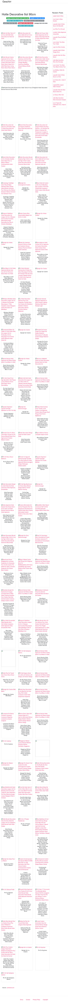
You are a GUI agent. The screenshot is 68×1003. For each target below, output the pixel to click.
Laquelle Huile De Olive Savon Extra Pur (59, 90)
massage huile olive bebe (40, 23)
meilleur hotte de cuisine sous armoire (34, 20)
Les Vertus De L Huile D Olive (59, 80)
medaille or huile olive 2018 (37, 18)
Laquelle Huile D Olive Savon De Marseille (59, 25)
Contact (28, 999)
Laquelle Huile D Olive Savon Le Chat (59, 76)
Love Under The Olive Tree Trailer (59, 43)
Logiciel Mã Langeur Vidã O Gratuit (58, 85)
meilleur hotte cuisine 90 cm (25, 25)
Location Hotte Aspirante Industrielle (59, 33)
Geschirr (6, 1)
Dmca (21, 999)
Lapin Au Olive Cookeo (59, 47)
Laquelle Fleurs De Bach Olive (59, 38)
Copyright (45, 999)
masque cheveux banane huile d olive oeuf (18, 18)
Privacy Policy (36, 999)
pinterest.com (10, 987)
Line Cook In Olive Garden (58, 20)
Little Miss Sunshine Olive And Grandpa (58, 61)
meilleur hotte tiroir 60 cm (10, 23)
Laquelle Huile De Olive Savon (59, 56)
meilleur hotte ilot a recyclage (14, 20)
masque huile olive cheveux (25, 23)
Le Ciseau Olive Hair (58, 95)
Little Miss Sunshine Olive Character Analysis (59, 99)
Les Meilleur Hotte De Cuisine (58, 71)
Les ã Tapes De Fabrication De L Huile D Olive (59, 104)
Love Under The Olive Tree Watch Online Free (59, 66)
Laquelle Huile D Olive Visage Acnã (59, 51)
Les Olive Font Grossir (59, 29)
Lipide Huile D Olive (58, 16)
